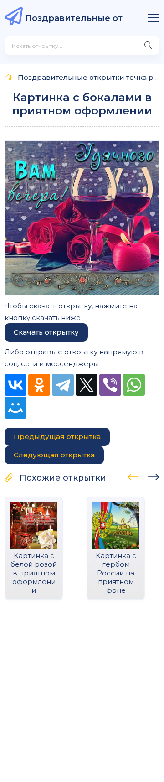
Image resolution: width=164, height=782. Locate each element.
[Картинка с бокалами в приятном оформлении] (82, 217)
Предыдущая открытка (57, 436)
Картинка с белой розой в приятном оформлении (33, 573)
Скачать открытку (46, 332)
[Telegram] (63, 385)
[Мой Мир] (15, 408)
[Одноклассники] (39, 385)
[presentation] (133, 475)
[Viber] (110, 385)
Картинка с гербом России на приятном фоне (116, 573)
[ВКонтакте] (15, 385)
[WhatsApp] (134, 385)
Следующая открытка (54, 455)
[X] (86, 385)
